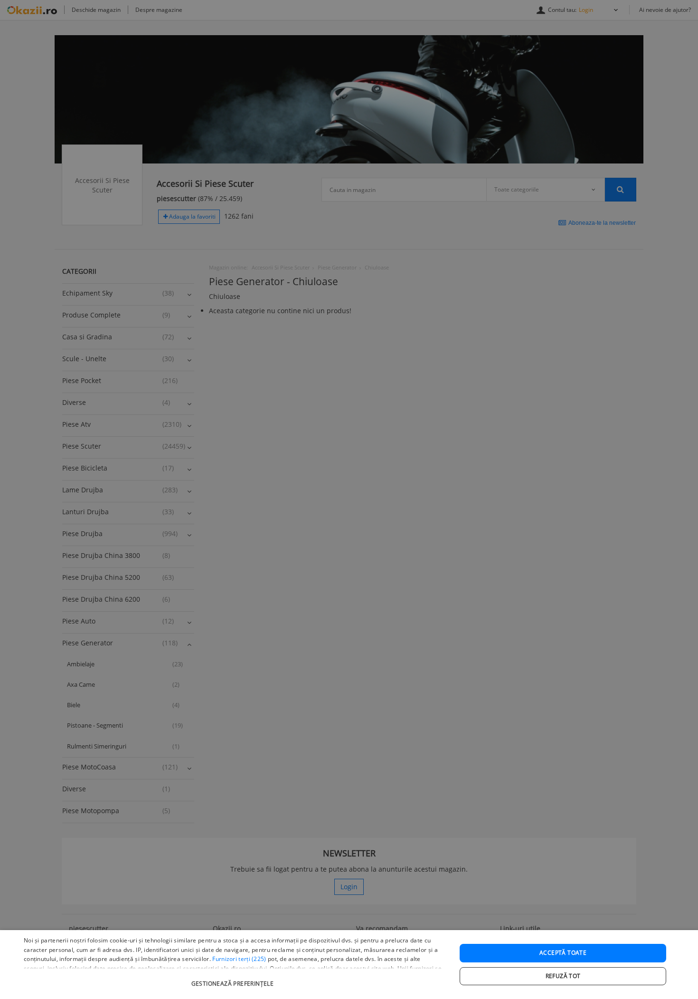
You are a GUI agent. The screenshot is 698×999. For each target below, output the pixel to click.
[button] (233, 979)
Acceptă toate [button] (562, 953)
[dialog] (349, 964)
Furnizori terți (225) (239, 959)
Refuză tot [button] (563, 976)
